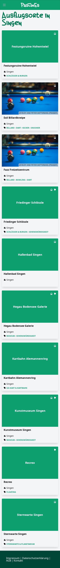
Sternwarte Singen (15, 534)
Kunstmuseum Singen (17, 430)
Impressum (13, 558)
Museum (10, 336)
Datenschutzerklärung (35, 558)
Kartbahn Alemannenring (20, 378)
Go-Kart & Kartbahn (16, 388)
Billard (10, 128)
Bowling (20, 180)
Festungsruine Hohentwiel (20, 65)
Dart (18, 128)
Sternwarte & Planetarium (20, 544)
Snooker (35, 128)
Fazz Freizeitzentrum (16, 169)
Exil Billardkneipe (14, 117)
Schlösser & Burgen (16, 75)
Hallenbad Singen (14, 273)
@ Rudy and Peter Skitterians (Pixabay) (38, 113)
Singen (10, 71)
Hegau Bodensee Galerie (19, 326)
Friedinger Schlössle (16, 221)
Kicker (25, 128)
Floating (11, 492)
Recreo (8, 482)
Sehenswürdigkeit (38, 232)
